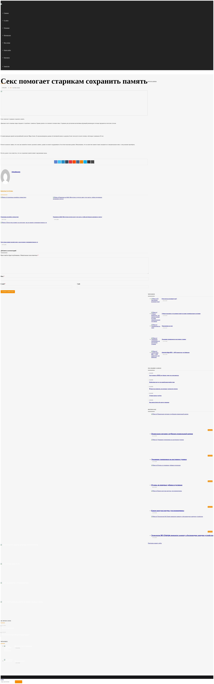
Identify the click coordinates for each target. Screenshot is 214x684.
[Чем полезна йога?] (8, 665)
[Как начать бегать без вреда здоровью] (107, 591)
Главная (6, 13)
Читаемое (6, 28)
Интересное (7, 35)
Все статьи (7, 43)
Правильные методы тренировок (23, 646)
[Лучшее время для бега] (107, 572)
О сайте (6, 20)
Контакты (7, 57)
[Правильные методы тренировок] (8, 651)
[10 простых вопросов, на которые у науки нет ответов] (107, 553)
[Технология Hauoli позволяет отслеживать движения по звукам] (107, 609)
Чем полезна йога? (19, 661)
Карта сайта (7, 50)
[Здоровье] (1, 4)
